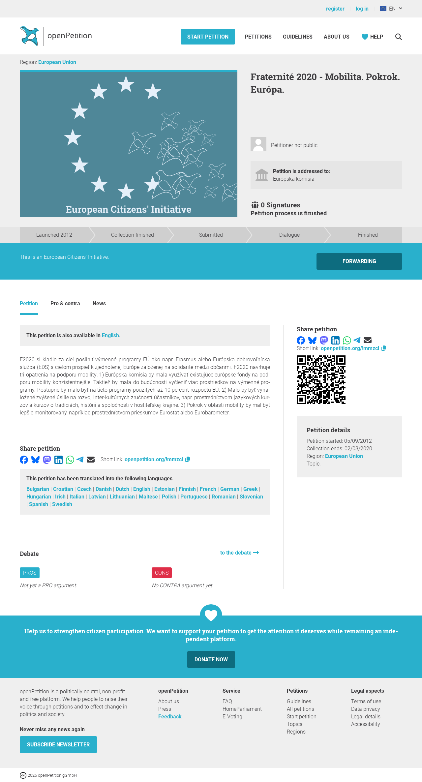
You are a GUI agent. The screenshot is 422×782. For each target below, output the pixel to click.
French (209, 489)
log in (362, 9)
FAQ (227, 701)
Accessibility (365, 724)
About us (336, 37)
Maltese (149, 497)
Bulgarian (38, 489)
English (110, 335)
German (230, 489)
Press (164, 709)
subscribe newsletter (58, 744)
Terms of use (366, 701)
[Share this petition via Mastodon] (47, 459)
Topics (294, 724)
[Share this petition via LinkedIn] (58, 459)
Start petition (207, 37)
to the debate (236, 553)
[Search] (398, 37)
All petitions (300, 709)
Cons (161, 573)
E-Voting (232, 716)
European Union (57, 62)
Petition (29, 303)
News (99, 303)
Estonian (165, 489)
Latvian (97, 497)
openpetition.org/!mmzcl (154, 459)
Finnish (188, 489)
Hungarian (39, 497)
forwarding (359, 261)
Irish (61, 497)
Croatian (64, 489)
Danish (104, 489)
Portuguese (194, 497)
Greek (251, 489)
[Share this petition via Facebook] (24, 459)
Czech (85, 489)
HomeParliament (242, 709)
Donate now (211, 659)
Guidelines (298, 37)
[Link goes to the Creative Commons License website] (24, 775)
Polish (170, 497)
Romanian (224, 497)
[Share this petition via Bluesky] (35, 459)
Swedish (62, 504)
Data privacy (365, 709)
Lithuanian (123, 497)
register (335, 9)
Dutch (123, 489)
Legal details (365, 716)
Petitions (259, 37)
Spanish (39, 504)
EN (391, 9)
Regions (296, 732)
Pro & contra (65, 303)
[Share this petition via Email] (91, 459)
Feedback (170, 716)
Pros (29, 573)
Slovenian (251, 497)
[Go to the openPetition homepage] (56, 36)
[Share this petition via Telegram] (80, 459)
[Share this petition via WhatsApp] (70, 459)
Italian (78, 497)
